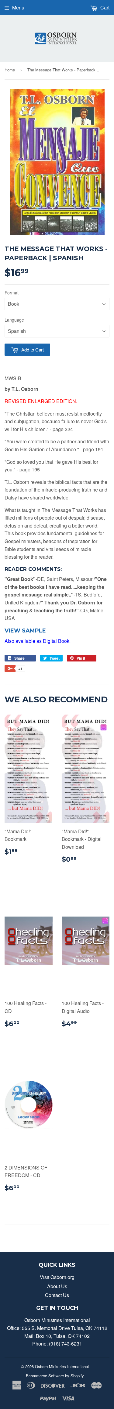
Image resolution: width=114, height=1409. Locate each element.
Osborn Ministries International (62, 1366)
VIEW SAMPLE (25, 630)
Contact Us (57, 1295)
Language (14, 320)
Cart (104, 7)
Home (10, 70)
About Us (57, 1286)
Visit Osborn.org (57, 1277)
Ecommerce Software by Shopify (55, 1375)
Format (12, 293)
